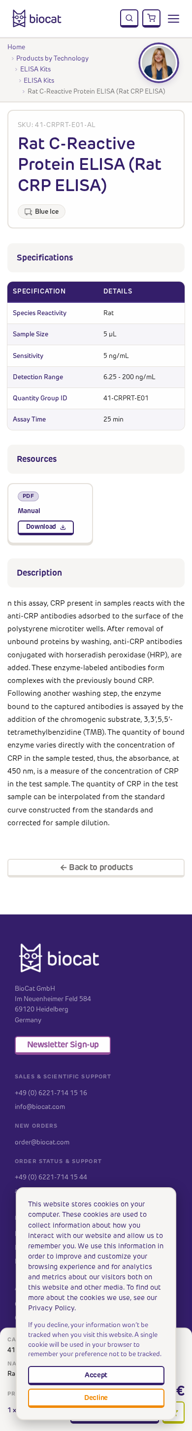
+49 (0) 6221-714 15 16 (51, 1093)
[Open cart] (151, 18)
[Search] (129, 18)
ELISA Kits (35, 69)
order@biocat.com (42, 1142)
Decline (96, 1397)
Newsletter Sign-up (63, 1044)
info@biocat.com (40, 1106)
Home (16, 47)
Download (41, 526)
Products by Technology (52, 58)
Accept (96, 1374)
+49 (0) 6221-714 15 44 (51, 1177)
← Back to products (96, 867)
